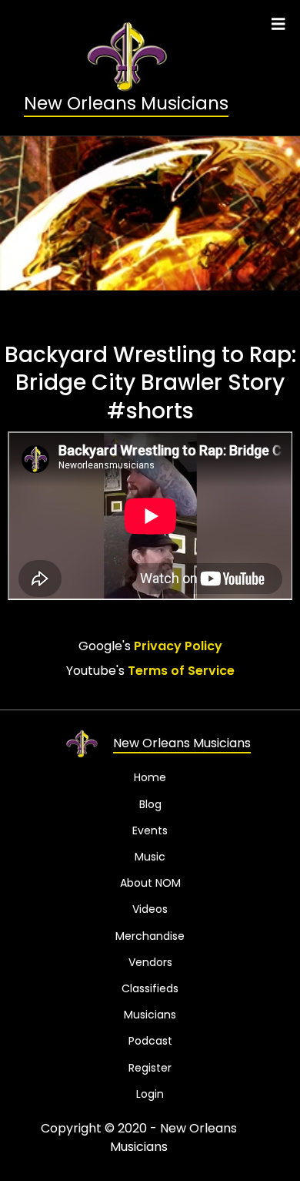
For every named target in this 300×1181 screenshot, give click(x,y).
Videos (150, 909)
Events (150, 830)
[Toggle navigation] (278, 24)
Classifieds (150, 988)
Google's (150, 646)
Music (150, 856)
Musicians (150, 1014)
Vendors (150, 962)
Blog (150, 804)
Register (150, 1067)
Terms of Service (181, 671)
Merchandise (150, 936)
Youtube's (150, 670)
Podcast (150, 1040)
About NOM (150, 883)
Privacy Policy (178, 647)
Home (150, 777)
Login (150, 1094)
